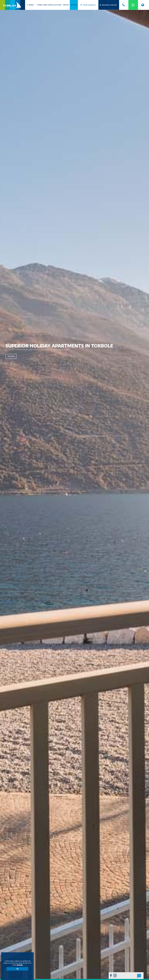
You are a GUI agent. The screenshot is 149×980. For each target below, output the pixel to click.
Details (20, 965)
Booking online (109, 5)
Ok (17, 969)
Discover (11, 356)
